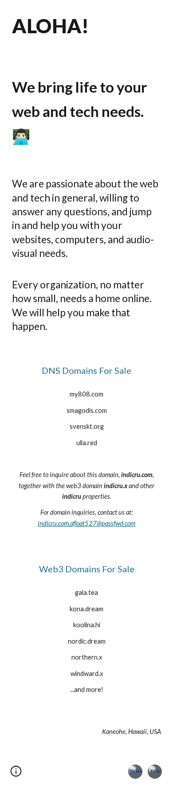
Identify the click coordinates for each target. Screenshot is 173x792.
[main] (86, 30)
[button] (16, 774)
